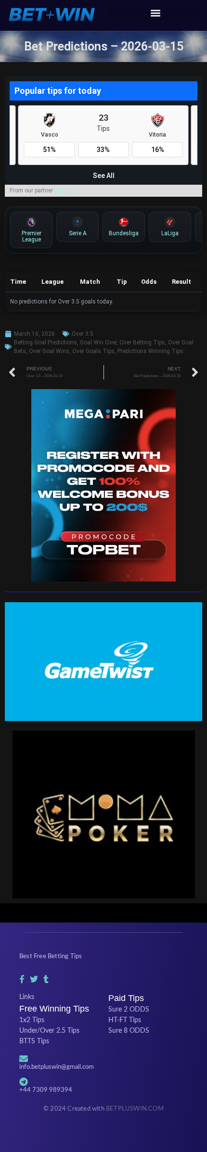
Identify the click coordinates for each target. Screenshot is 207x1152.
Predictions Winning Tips (150, 351)
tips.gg (63, 190)
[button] (155, 13)
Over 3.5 (82, 333)
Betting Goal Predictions (45, 342)
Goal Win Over (98, 342)
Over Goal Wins (49, 351)
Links (26, 997)
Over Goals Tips (93, 351)
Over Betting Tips (142, 342)
